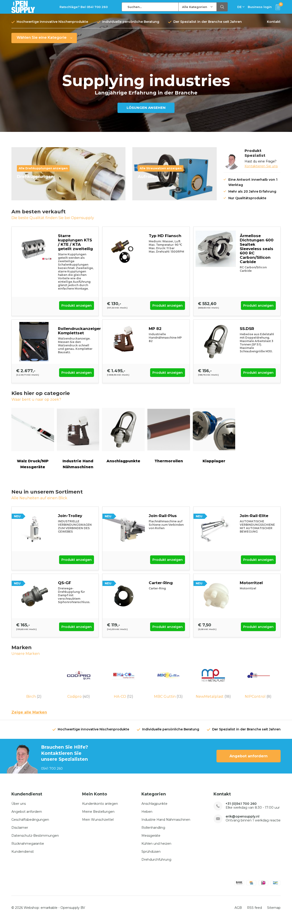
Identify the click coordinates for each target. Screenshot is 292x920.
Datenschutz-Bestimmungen (35, 836)
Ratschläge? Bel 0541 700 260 (84, 7)
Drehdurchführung (156, 859)
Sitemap (274, 908)
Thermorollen (168, 461)
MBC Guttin (168, 696)
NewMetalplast (213, 696)
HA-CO (123, 696)
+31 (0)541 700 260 (241, 804)
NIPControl (258, 696)
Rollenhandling (153, 828)
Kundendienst (22, 851)
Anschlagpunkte (123, 461)
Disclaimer (19, 828)
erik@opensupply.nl (242, 816)
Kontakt (274, 22)
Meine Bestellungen (98, 812)
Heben (146, 812)
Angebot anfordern (248, 756)
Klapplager (214, 461)
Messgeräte (150, 836)
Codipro (78, 696)
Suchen (222, 6)
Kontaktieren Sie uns (261, 166)
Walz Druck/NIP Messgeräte (33, 464)
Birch (34, 696)
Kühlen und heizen (156, 844)
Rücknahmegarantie (27, 844)
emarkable (49, 908)
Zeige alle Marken (29, 712)
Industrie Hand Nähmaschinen (78, 464)
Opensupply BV (72, 908)
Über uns (18, 804)
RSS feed (254, 908)
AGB (238, 908)
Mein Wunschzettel (98, 820)
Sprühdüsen (151, 851)
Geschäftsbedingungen (30, 820)
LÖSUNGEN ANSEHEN (146, 107)
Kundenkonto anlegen (100, 804)
